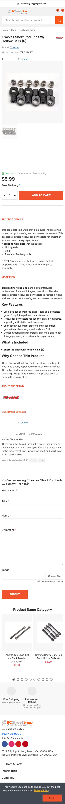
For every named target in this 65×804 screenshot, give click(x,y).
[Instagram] (11, 744)
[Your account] (52, 11)
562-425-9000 (11, 733)
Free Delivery (10, 185)
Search (59, 20)
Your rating (9, 490)
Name (5, 515)
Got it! (52, 798)
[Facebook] (5, 744)
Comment (8, 529)
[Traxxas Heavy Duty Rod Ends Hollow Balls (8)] (48, 632)
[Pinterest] (25, 744)
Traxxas (14, 47)
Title (4, 501)
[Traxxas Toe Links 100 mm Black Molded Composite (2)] (17, 632)
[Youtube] (18, 744)
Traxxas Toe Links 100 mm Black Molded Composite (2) (16, 658)
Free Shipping (11, 699)
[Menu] (3, 11)
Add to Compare (23, 619)
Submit (14, 594)
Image (5, 570)
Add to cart (41, 195)
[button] (31, 3)
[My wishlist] (56, 11)
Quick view (23, 626)
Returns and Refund (32, 700)
